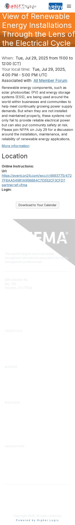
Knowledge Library (17, 412)
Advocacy (11, 471)
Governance (13, 463)
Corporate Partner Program (22, 372)
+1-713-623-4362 (16, 294)
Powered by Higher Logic (37, 520)
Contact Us (12, 307)
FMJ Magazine (14, 415)
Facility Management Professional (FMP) (31, 340)
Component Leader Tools (21, 419)
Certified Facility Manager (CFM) (26, 336)
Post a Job (12, 383)
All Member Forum (50, 80)
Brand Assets (13, 475)
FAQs (8, 316)
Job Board (12, 427)
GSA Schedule (14, 351)
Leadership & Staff (17, 459)
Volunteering (13, 467)
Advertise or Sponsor (18, 376)
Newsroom (12, 311)
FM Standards (14, 431)
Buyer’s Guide (14, 423)
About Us (11, 451)
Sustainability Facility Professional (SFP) (31, 344)
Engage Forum (14, 408)
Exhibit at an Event (17, 379)
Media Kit (11, 387)
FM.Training (12, 347)
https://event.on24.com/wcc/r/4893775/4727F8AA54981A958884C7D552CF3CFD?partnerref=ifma (37, 180)
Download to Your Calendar (37, 205)
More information (15, 146)
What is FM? (13, 455)
